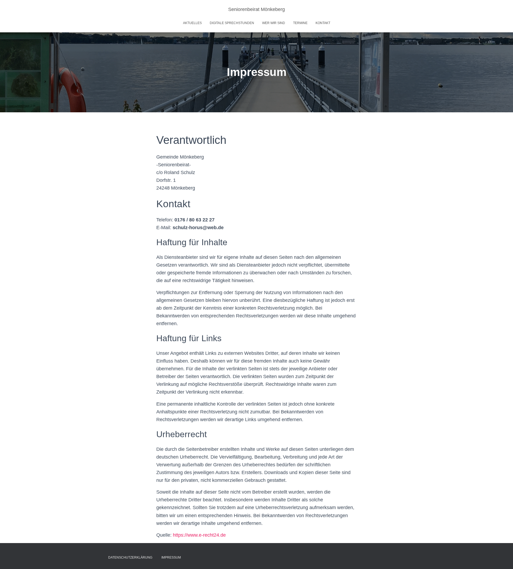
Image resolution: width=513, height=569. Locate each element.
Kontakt (323, 23)
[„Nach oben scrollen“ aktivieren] (502, 558)
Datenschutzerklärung (130, 557)
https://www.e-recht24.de (199, 535)
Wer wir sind (273, 23)
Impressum (171, 557)
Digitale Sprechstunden (232, 23)
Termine (300, 23)
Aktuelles (192, 23)
